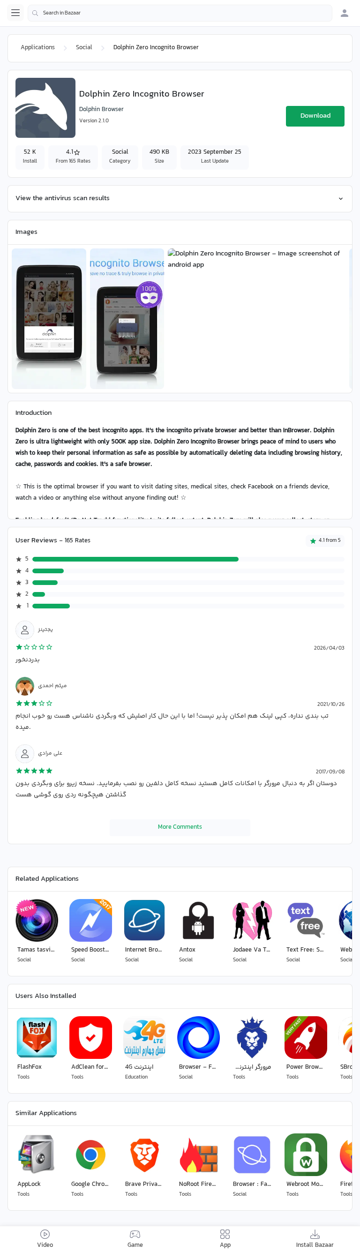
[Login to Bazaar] (344, 13)
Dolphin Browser (101, 110)
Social (84, 48)
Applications (38, 48)
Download (315, 116)
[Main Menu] (15, 12)
